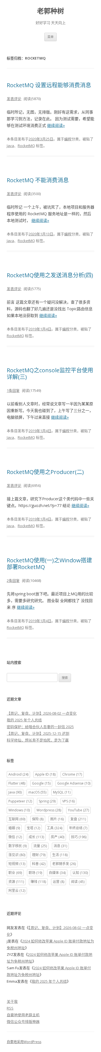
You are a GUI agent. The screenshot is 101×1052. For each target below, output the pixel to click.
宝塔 (33, 828)
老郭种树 (50, 11)
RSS (10, 1008)
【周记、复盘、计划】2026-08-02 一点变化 (42, 713)
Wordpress (48, 810)
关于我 (12, 1001)
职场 (35, 872)
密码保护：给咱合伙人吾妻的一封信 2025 (40, 726)
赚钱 (38, 881)
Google (41, 783)
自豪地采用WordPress (24, 1041)
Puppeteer (20, 801)
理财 (38, 854)
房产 (57, 837)
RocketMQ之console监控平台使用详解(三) (50, 373)
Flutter (16, 783)
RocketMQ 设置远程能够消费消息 (49, 85)
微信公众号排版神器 (23, 1021)
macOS (37, 792)
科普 (38, 863)
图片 (57, 819)
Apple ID (45, 774)
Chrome (72, 774)
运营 (58, 881)
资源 (16, 881)
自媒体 (57, 872)
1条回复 (13, 390)
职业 (15, 872)
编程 (68, 138)
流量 (40, 846)
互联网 (16, 819)
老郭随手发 (64, 863)
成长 (36, 837)
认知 (80, 872)
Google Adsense (73, 783)
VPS (68, 801)
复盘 (78, 819)
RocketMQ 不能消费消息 (38, 180)
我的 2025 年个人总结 (24, 719)
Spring (47, 801)
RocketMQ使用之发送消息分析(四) (50, 275)
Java (10, 145)
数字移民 (17, 846)
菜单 (50, 37)
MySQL (61, 792)
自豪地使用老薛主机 (23, 1014)
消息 (60, 846)
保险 (37, 819)
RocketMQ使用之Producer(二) (45, 472)
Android (18, 774)
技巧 (78, 837)
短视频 (16, 863)
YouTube (78, 810)
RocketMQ (26, 145)
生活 (60, 854)
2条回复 (13, 580)
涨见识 (16, 854)
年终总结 (78, 828)
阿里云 (16, 890)
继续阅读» (56, 125)
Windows (19, 810)
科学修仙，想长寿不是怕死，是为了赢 (38, 740)
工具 (54, 828)
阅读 (77, 881)
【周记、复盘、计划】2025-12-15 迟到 (38, 733)
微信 (15, 837)
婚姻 (14, 828)
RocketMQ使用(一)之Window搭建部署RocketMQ (49, 563)
